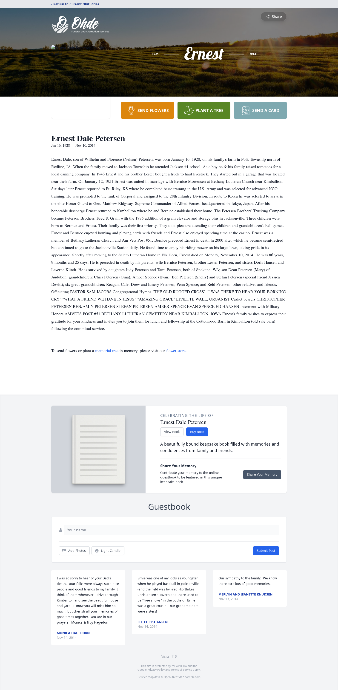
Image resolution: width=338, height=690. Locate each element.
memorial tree (106, 350)
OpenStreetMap (174, 677)
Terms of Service (181, 670)
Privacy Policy (156, 670)
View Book (172, 431)
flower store (176, 350)
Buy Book (197, 431)
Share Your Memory (262, 474)
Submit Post (266, 550)
